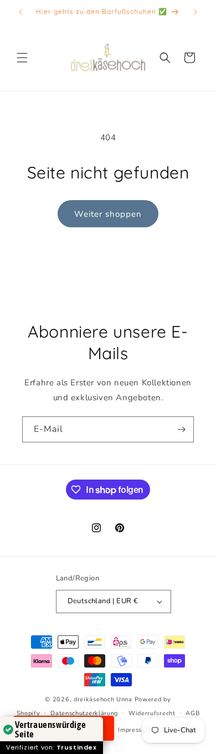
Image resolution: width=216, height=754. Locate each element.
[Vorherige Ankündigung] (20, 12)
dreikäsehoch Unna (103, 699)
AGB (192, 713)
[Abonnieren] (181, 429)
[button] (22, 57)
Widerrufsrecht (152, 713)
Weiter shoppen (108, 214)
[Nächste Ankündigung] (195, 12)
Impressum (134, 730)
